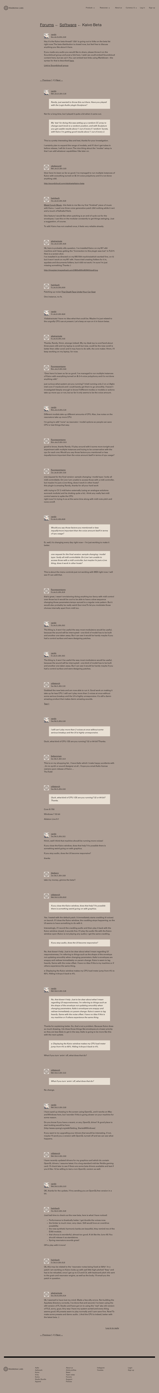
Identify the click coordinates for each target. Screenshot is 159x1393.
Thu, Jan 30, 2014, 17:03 (58, 472)
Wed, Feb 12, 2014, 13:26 (58, 1107)
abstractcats (56, 241)
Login (130, 1368)
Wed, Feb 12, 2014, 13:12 (58, 1073)
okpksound (56, 166)
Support (69, 1379)
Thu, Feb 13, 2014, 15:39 (58, 1211)
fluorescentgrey (58, 367)
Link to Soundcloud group (56, 66)
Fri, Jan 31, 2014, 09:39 (58, 519)
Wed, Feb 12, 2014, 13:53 (58, 1156)
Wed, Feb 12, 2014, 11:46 (58, 991)
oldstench (55, 684)
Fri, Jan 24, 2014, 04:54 (58, 287)
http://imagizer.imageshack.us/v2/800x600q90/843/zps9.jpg (71, 270)
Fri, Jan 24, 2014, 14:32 (58, 338)
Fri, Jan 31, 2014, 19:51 (58, 625)
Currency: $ (130, 8)
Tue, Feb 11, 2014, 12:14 (58, 759)
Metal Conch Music (53, 205)
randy (53, 35)
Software (68, 25)
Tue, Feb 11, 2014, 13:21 (58, 836)
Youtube (100, 1370)
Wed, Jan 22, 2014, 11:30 (58, 93)
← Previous (45, 80)
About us (118, 8)
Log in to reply (112, 1328)
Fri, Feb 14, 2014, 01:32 (58, 1262)
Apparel (38, 1382)
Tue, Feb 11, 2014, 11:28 (58, 721)
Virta (37, 1375)
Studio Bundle (40, 1379)
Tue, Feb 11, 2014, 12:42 (58, 789)
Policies (69, 1382)
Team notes (70, 1375)
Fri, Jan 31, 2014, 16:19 (58, 592)
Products (89, 8)
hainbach (55, 198)
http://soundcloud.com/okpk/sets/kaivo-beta (64, 184)
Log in (142, 8)
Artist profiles (71, 1370)
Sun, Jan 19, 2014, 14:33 (58, 37)
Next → (59, 80)
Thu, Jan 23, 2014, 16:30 (58, 243)
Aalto (37, 1368)
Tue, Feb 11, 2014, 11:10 (58, 686)
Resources (104, 8)
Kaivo (37, 1372)
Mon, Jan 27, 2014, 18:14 (58, 442)
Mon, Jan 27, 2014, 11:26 (58, 410)
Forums (47, 25)
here (72, 61)
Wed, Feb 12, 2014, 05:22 (58, 897)
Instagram (101, 1368)
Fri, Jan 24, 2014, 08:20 (58, 314)
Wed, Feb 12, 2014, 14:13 (58, 1186)
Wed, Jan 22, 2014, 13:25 (58, 168)
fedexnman (56, 756)
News (68, 1372)
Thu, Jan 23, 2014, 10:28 (58, 201)
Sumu (37, 1377)
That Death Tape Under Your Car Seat (78, 292)
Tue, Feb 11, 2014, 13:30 (58, 875)
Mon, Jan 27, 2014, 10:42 (58, 369)
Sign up (152, 8)
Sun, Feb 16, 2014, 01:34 (58, 1295)
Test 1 (46, 704)
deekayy (55, 873)
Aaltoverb (38, 1370)
